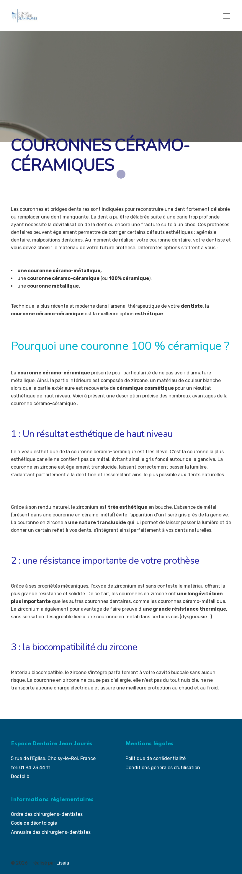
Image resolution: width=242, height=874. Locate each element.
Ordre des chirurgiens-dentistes (47, 814)
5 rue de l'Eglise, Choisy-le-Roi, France (53, 758)
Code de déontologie (34, 823)
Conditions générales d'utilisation (162, 767)
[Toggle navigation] (226, 16)
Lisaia (62, 863)
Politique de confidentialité (155, 758)
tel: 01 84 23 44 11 (30, 767)
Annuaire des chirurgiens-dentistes (51, 832)
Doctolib (20, 776)
